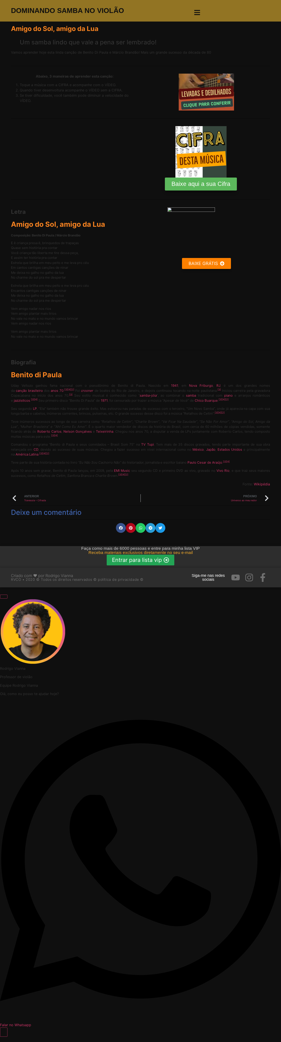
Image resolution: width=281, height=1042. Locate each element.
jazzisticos (22, 400)
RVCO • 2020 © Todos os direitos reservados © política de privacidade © (77, 579)
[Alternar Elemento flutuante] (3, 1032)
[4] (69, 389)
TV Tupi (147, 444)
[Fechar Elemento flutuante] (3, 597)
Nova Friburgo (201, 385)
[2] (72, 389)
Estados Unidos (230, 449)
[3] (66, 389)
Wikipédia (262, 484)
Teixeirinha (104, 431)
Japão (210, 449)
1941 (174, 385)
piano (228, 395)
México (198, 449)
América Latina (27, 454)
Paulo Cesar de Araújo (204, 462)
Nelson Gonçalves (77, 431)
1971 (104, 400)
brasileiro (35, 390)
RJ (218, 385)
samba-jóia (148, 395)
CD (36, 449)
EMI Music (122, 470)
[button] (121, 528)
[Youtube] (235, 577)
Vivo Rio (222, 470)
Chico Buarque (206, 400)
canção (21, 390)
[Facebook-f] (262, 577)
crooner (87, 390)
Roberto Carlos (49, 431)
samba (191, 395)
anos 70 (57, 390)
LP (35, 409)
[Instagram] (249, 577)
